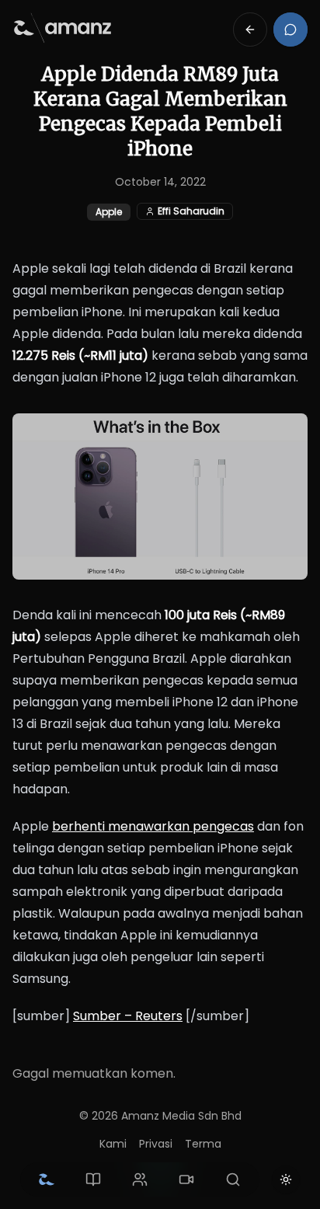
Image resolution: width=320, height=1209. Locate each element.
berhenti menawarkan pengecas (153, 826)
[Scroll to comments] (290, 29)
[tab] (46, 1179)
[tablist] (139, 1179)
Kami (113, 1144)
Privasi (155, 1144)
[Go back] (250, 29)
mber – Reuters (135, 1016)
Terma (203, 1144)
